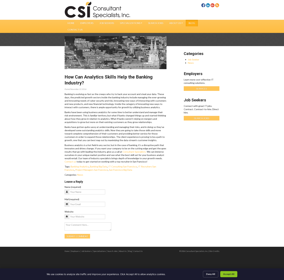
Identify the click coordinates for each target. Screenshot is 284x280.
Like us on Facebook (203, 5)
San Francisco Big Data (120, 169)
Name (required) (73, 187)
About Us (175, 23)
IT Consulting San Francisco (122, 166)
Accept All (228, 274)
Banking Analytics (80, 166)
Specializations (130, 23)
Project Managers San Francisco (91, 169)
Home (71, 23)
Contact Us (75, 29)
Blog (192, 23)
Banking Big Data (98, 166)
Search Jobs (155, 23)
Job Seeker (193, 59)
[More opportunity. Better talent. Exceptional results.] (97, 10)
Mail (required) (72, 199)
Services (201, 88)
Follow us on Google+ (212, 5)
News (80, 174)
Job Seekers (106, 23)
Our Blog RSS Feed (217, 5)
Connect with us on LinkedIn (208, 5)
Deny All (210, 274)
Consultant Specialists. (134, 151)
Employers (87, 23)
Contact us (70, 161)
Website (69, 211)
